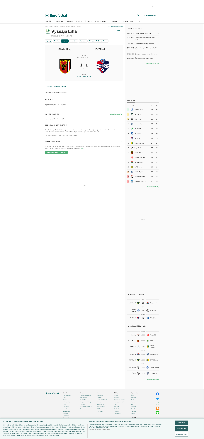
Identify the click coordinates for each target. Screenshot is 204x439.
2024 (118, 30)
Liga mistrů (66, 415)
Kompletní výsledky (153, 379)
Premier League (67, 395)
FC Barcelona (100, 408)
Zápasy (70, 21)
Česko (132, 395)
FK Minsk (100, 49)
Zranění (82, 408)
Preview (49, 86)
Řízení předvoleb (181, 434)
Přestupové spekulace (85, 406)
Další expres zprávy (152, 63)
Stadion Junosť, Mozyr (84, 76)
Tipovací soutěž (129, 21)
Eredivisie (65, 413)
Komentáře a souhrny (119, 399)
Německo (133, 406)
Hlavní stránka (48, 26)
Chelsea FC (100, 397)
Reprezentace (101, 21)
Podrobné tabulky (153, 187)
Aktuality (116, 395)
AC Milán (99, 402)
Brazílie (133, 413)
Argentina (133, 411)
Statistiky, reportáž (60, 86)
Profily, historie (117, 408)
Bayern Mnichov (101, 406)
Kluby (78, 21)
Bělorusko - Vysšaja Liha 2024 (67, 26)
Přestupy (60, 21)
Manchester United (102, 399)
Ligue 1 (65, 404)
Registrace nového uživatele (56, 152)
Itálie (132, 404)
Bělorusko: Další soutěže (97, 41)
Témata (82, 393)
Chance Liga (66, 406)
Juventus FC (100, 404)
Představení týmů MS (85, 395)
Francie (133, 402)
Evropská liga (66, 418)
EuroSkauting (83, 397)
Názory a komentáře (119, 402)
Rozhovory (117, 411)
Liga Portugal (66, 411)
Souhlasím (181, 422)
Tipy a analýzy (117, 413)
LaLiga (64, 397)
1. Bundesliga (66, 402)
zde (82, 148)
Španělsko (133, 408)
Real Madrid (100, 411)
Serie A (65, 399)
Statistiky (73, 41)
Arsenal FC (100, 395)
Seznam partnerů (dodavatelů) (99, 429)
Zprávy (49, 41)
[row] (143, 109)
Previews (116, 397)
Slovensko (133, 397)
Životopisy (116, 406)
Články (116, 393)
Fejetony (116, 404)
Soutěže (48, 21)
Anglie (132, 399)
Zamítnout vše (181, 428)
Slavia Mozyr (65, 49)
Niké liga (65, 408)
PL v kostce (83, 399)
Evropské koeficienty (85, 402)
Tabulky (56, 41)
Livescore (115, 21)
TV (139, 21)
